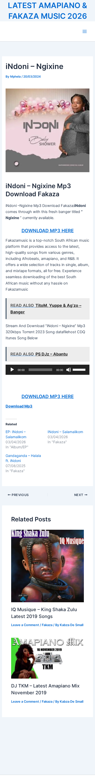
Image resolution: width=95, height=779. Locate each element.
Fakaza (47, 625)
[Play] (12, 369)
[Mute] (68, 369)
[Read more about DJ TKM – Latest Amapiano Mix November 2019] (47, 658)
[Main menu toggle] (84, 31)
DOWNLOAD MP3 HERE (48, 230)
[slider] (80, 369)
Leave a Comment (25, 625)
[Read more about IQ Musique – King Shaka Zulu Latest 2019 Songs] (47, 565)
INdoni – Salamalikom (65, 432)
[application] (47, 370)
